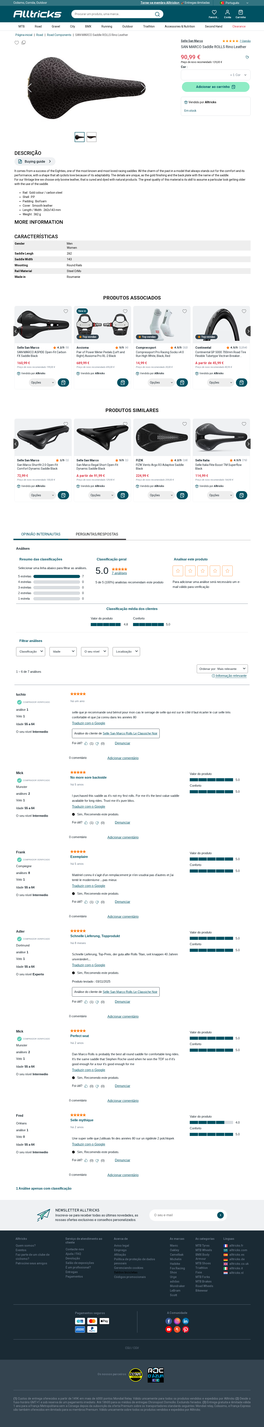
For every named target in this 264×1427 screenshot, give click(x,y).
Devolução (73, 1258)
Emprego (120, 1250)
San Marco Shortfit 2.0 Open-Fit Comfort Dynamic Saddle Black (37, 466)
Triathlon (149, 26)
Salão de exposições (80, 1263)
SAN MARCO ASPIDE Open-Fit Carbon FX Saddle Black (41, 354)
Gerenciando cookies (128, 1267)
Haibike (175, 1263)
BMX (88, 26)
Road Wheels (204, 1286)
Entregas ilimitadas (175, 2)
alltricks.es (236, 1254)
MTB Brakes (204, 1281)
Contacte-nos (75, 1249)
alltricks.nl (236, 1272)
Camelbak (176, 1254)
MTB (22, 26)
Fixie (199, 1272)
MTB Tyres (203, 1245)
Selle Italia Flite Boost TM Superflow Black (218, 466)
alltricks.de (237, 1259)
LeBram (175, 1290)
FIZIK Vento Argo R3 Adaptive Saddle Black (160, 466)
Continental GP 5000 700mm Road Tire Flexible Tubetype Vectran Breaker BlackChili (220, 354)
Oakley (174, 1250)
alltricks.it (236, 1268)
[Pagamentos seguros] (92, 1325)
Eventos (21, 1250)
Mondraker (177, 1286)
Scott (173, 1295)
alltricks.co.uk (239, 1263)
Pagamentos (74, 1276)
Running (106, 26)
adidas (174, 1281)
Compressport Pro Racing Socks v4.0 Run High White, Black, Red (160, 354)
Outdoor (127, 26)
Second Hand (213, 26)
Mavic (174, 1245)
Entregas (72, 1272)
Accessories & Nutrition (180, 26)
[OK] (220, 1215)
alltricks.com (238, 1250)
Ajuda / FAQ (73, 1253)
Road (38, 26)
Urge (173, 1277)
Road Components (59, 35)
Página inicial (23, 35)
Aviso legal (121, 1245)
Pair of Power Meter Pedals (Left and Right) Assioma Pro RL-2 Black (101, 354)
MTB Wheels (204, 1250)
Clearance (239, 26)
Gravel (56, 26)
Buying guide (35, 161)
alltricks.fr (236, 1245)
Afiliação (120, 1254)
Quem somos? (26, 1245)
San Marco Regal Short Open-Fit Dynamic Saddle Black (97, 466)
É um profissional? (78, 1267)
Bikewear (202, 1290)
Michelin (176, 1259)
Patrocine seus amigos (31, 1263)
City (72, 26)
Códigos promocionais (130, 1277)
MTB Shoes (203, 1263)
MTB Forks (203, 1277)
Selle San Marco (192, 41)
